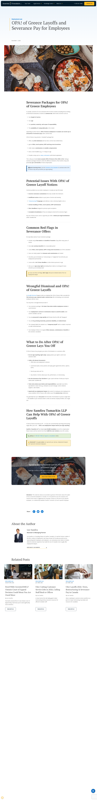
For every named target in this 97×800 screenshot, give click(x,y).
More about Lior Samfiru (33, 547)
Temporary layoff (32, 201)
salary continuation (45, 155)
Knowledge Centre (48, 3)
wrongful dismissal (31, 295)
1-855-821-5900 (39, 436)
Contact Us (89, 3)
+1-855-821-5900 (78, 3)
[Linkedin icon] (42, 511)
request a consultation (49, 436)
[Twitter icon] (38, 511)
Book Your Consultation (48, 476)
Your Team (27, 3)
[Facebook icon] (34, 511)
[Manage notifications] (2, 797)
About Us (59, 3)
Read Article (10, 609)
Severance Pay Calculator (51, 167)
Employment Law (17, 19)
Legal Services (36, 3)
